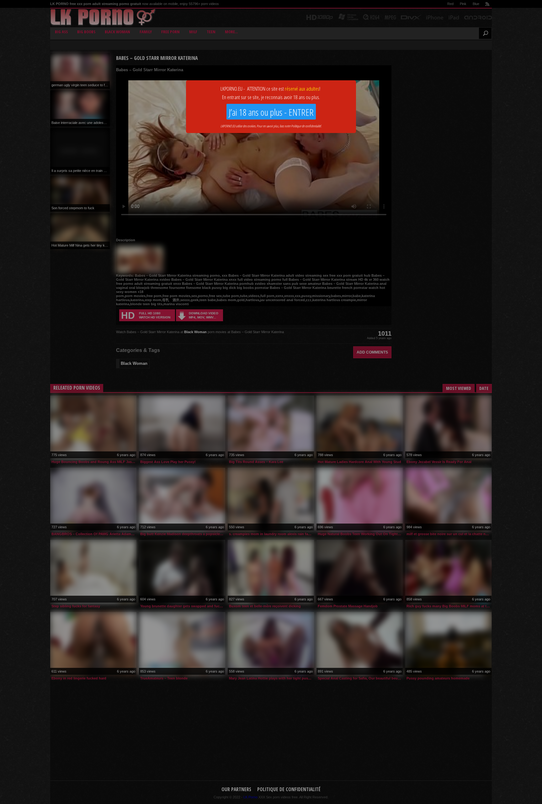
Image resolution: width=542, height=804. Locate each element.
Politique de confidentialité (306, 126)
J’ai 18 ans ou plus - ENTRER (271, 112)
